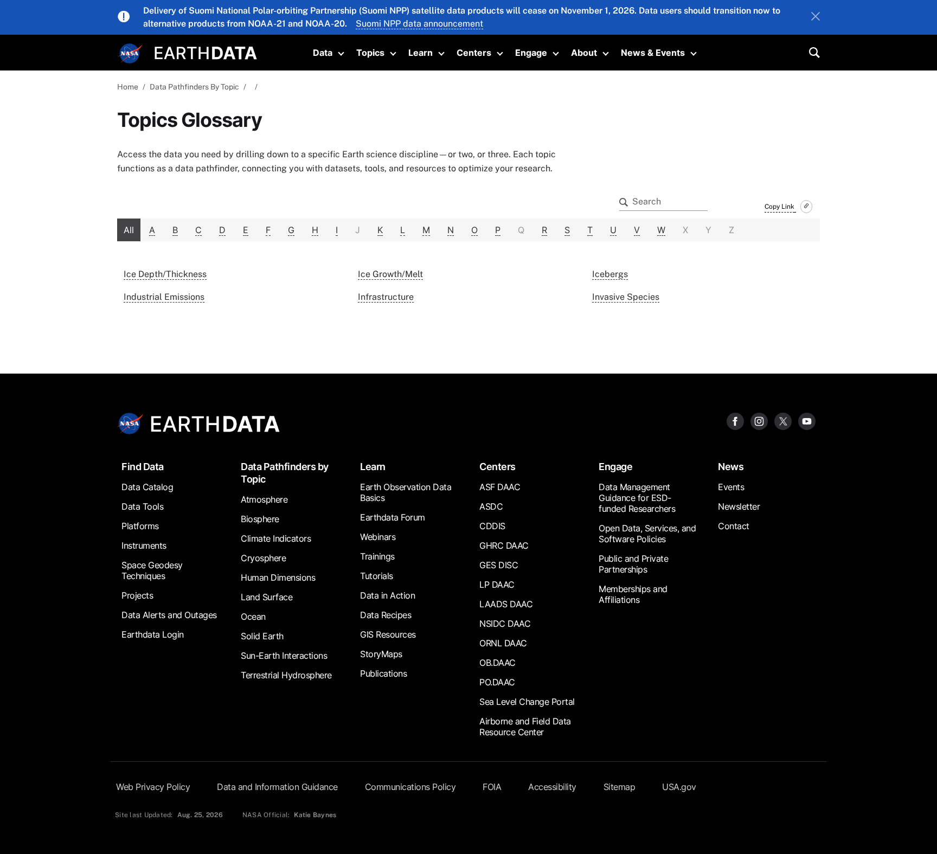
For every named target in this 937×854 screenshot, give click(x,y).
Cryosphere (263, 558)
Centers (474, 52)
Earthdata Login (152, 634)
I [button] (337, 229)
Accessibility (552, 786)
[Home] (206, 51)
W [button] (661, 229)
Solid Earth (262, 636)
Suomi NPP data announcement (419, 23)
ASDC (491, 506)
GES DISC (498, 565)
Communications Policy (410, 786)
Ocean (253, 616)
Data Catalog (147, 486)
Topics (370, 52)
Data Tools (142, 506)
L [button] (402, 229)
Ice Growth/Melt (390, 274)
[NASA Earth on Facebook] (735, 420)
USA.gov (679, 786)
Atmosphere (264, 499)
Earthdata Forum (392, 517)
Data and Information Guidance (277, 786)
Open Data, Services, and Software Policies (647, 533)
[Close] (815, 17)
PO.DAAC (497, 682)
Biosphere (260, 518)
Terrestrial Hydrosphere (286, 675)
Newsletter (739, 506)
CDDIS (492, 526)
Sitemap (620, 786)
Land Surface (266, 597)
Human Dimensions (278, 577)
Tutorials (376, 575)
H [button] (315, 229)
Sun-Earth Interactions (284, 655)
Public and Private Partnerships (633, 564)
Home (127, 86)
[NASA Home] (130, 53)
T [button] (590, 229)
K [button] (380, 229)
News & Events (653, 52)
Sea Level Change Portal (527, 701)
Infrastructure (386, 297)
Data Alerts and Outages (169, 614)
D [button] (222, 229)
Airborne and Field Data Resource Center (525, 726)
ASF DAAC (499, 486)
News (730, 466)
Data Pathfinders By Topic (194, 86)
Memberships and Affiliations (633, 594)
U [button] (613, 229)
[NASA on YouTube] (807, 420)
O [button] (474, 229)
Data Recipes (385, 614)
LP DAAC (497, 584)
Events (731, 486)
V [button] (637, 229)
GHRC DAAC (504, 545)
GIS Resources (388, 634)
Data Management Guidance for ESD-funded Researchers (637, 497)
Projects (137, 595)
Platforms (140, 526)
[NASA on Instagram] (759, 420)
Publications (383, 673)
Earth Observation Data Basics (405, 492)
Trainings (377, 556)
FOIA (492, 786)
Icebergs (610, 274)
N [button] (450, 229)
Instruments (143, 545)
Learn (420, 52)
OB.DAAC (497, 662)
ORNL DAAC (503, 643)
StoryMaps (381, 653)
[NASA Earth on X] (783, 420)
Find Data (142, 466)
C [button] (198, 229)
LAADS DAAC (505, 604)
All (129, 229)
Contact (733, 526)
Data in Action (387, 595)
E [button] (245, 229)
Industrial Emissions (164, 297)
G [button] (291, 229)
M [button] (426, 229)
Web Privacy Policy (153, 786)
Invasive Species (625, 297)
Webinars (377, 536)
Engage (531, 52)
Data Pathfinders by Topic (285, 473)
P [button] (497, 229)
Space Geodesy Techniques (152, 570)
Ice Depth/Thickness (165, 274)
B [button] (175, 229)
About (584, 52)
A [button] (152, 229)
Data (322, 52)
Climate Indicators (276, 538)
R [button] (544, 229)
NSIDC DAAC (504, 623)
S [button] (567, 229)
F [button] (268, 229)
